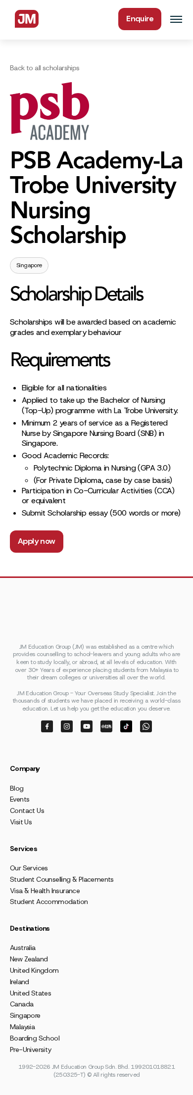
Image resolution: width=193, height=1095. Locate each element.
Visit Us (21, 821)
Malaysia (22, 1026)
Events (19, 799)
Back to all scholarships (45, 67)
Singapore (25, 1015)
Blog (17, 788)
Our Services (29, 867)
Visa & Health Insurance (45, 890)
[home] (24, 19)
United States (30, 993)
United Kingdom (34, 970)
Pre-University (30, 1049)
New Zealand (29, 958)
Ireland (19, 981)
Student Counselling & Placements (62, 879)
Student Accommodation (49, 901)
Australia (23, 947)
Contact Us (27, 810)
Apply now (36, 541)
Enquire (139, 18)
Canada (21, 1004)
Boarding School (34, 1038)
